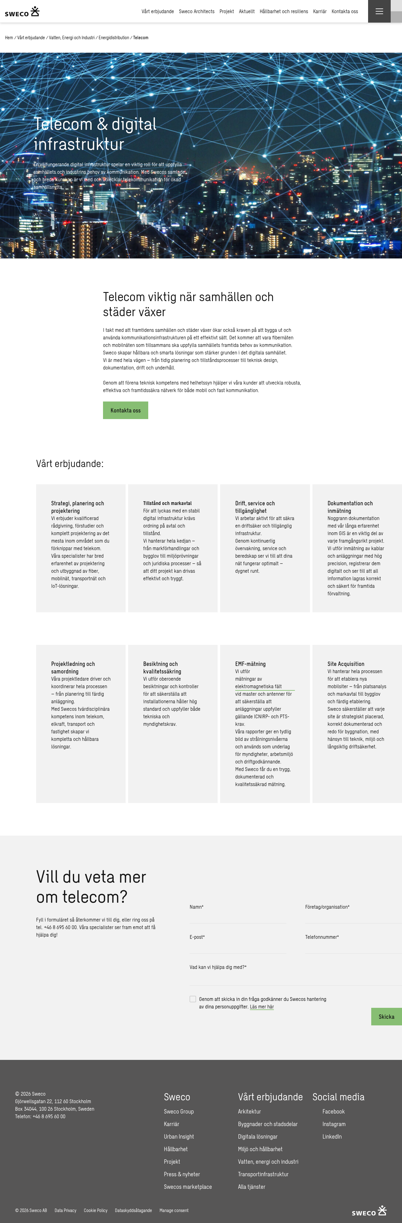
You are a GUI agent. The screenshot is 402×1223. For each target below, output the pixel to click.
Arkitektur (249, 1111)
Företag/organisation (327, 907)
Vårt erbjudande (158, 11)
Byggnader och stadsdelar (268, 1123)
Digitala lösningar (258, 1136)
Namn (197, 907)
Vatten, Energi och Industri (72, 37)
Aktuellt (247, 11)
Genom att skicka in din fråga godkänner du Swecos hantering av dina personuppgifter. (262, 1002)
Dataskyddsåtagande (133, 1210)
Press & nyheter (182, 1174)
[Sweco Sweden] (22, 11)
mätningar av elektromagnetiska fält (258, 682)
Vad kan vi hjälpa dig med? (218, 967)
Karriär (320, 11)
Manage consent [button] (174, 1210)
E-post (197, 937)
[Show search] (396, 17)
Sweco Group (179, 1111)
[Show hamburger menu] (379, 11)
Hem (9, 37)
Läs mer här (262, 1006)
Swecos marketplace (188, 1186)
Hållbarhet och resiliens (284, 11)
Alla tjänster (251, 1186)
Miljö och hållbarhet (260, 1149)
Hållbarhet (176, 1149)
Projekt (227, 11)
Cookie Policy (95, 1210)
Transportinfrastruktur (263, 1174)
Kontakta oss (345, 11)
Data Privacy (65, 1210)
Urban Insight (179, 1136)
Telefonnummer (322, 937)
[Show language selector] (396, 5)
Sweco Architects (197, 11)
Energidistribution (114, 37)
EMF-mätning (250, 663)
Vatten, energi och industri (268, 1161)
